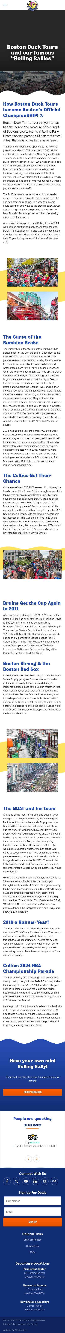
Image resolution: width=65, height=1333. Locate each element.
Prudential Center (35, 1269)
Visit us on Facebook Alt (7, 1181)
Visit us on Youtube (26, 1181)
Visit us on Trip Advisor (54, 1181)
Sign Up (33, 1222)
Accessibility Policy (27, 1324)
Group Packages (32, 1092)
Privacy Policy (9, 1324)
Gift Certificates (32, 1239)
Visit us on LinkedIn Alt (35, 1181)
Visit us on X (16, 1181)
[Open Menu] (5, 5)
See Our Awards (32, 1125)
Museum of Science (34, 1285)
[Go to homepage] (32, 6)
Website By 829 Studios (15, 1330)
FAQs (32, 1252)
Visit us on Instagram (45, 1181)
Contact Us (32, 1245)
